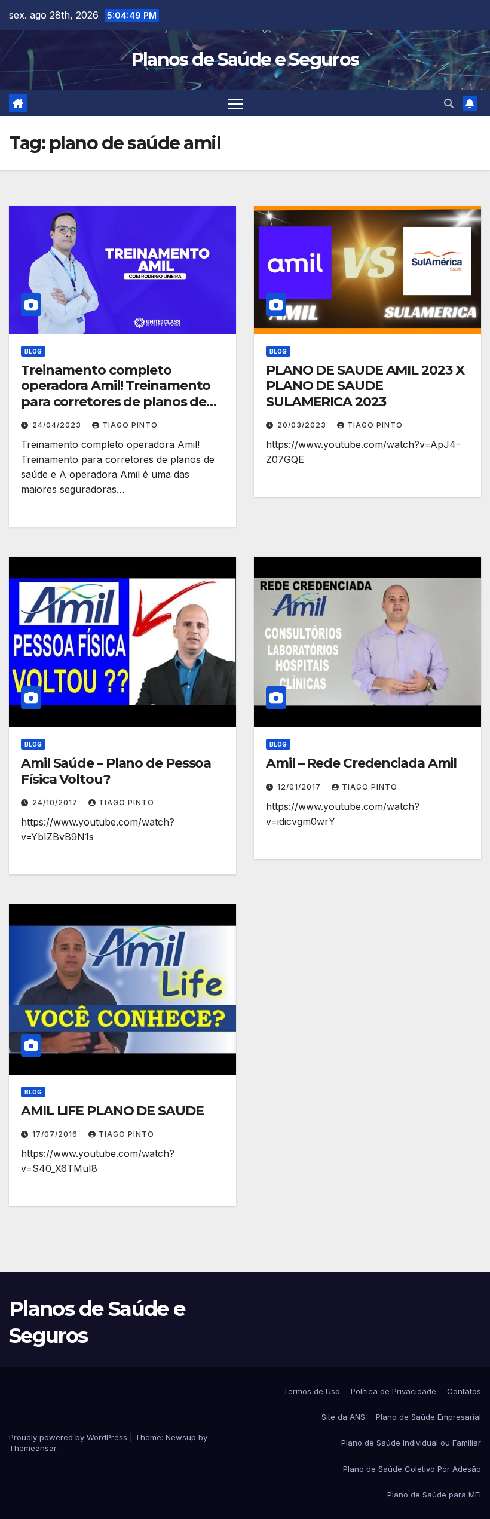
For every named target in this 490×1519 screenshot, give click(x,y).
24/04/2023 (58, 425)
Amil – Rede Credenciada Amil (361, 763)
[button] (449, 103)
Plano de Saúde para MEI (434, 1494)
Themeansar (32, 1448)
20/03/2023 (303, 425)
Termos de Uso (311, 1391)
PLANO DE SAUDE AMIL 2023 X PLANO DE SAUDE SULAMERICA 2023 (365, 386)
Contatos (464, 1391)
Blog (33, 351)
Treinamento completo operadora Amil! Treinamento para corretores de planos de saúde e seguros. (115, 393)
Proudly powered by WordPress (69, 1437)
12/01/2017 (300, 786)
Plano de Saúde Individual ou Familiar (411, 1442)
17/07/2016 (56, 1134)
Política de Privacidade (393, 1391)
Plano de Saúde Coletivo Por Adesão (412, 1469)
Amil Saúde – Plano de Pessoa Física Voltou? (116, 771)
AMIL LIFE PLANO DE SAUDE (112, 1111)
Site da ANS (343, 1417)
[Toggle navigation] (235, 103)
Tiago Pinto (130, 425)
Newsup (181, 1437)
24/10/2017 (56, 802)
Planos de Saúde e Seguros (245, 59)
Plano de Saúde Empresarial (428, 1417)
